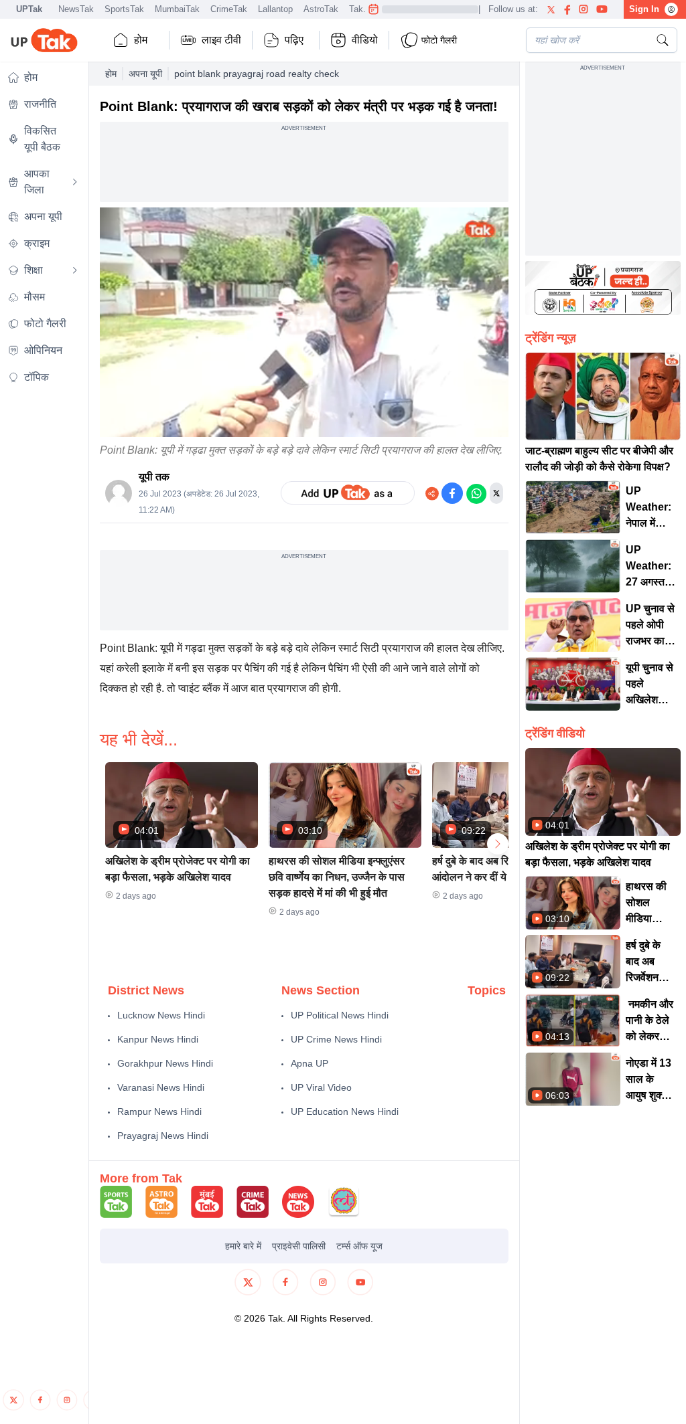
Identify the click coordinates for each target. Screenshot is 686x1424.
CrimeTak (228, 9)
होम (140, 40)
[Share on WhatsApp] (476, 493)
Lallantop (275, 9)
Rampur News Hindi (159, 1111)
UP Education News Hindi (345, 1111)
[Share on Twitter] (496, 493)
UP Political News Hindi (340, 1015)
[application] (304, 322)
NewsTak (76, 9)
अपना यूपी (145, 73)
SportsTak (124, 9)
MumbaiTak (177, 9)
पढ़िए (294, 40)
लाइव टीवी (221, 40)
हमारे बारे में (243, 1246)
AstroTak (320, 9)
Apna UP (309, 1063)
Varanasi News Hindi (160, 1087)
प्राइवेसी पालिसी (299, 1246)
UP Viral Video (321, 1087)
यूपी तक (154, 476)
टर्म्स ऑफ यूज (359, 1246)
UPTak (29, 9)
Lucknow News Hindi (161, 1015)
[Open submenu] (75, 182)
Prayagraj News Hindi (162, 1135)
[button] (181, 835)
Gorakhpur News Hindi (165, 1063)
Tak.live (364, 9)
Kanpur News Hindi (157, 1039)
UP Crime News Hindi (336, 1039)
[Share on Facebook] (452, 493)
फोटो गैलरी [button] (439, 40)
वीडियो (365, 40)
